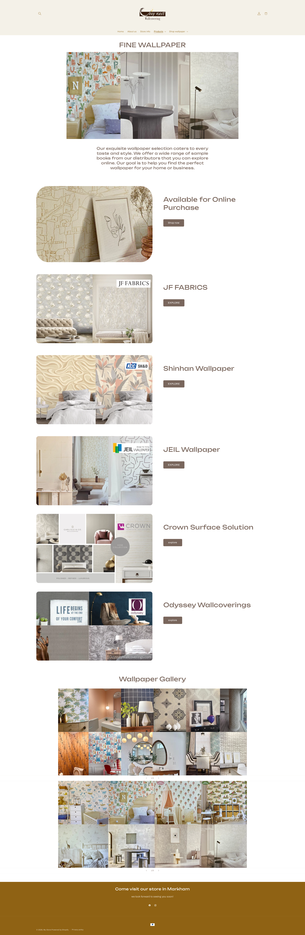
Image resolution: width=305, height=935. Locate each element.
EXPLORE (174, 303)
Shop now (173, 223)
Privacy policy (78, 930)
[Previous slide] (146, 778)
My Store (47, 930)
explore (172, 542)
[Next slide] (158, 778)
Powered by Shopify (60, 930)
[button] (39, 13)
